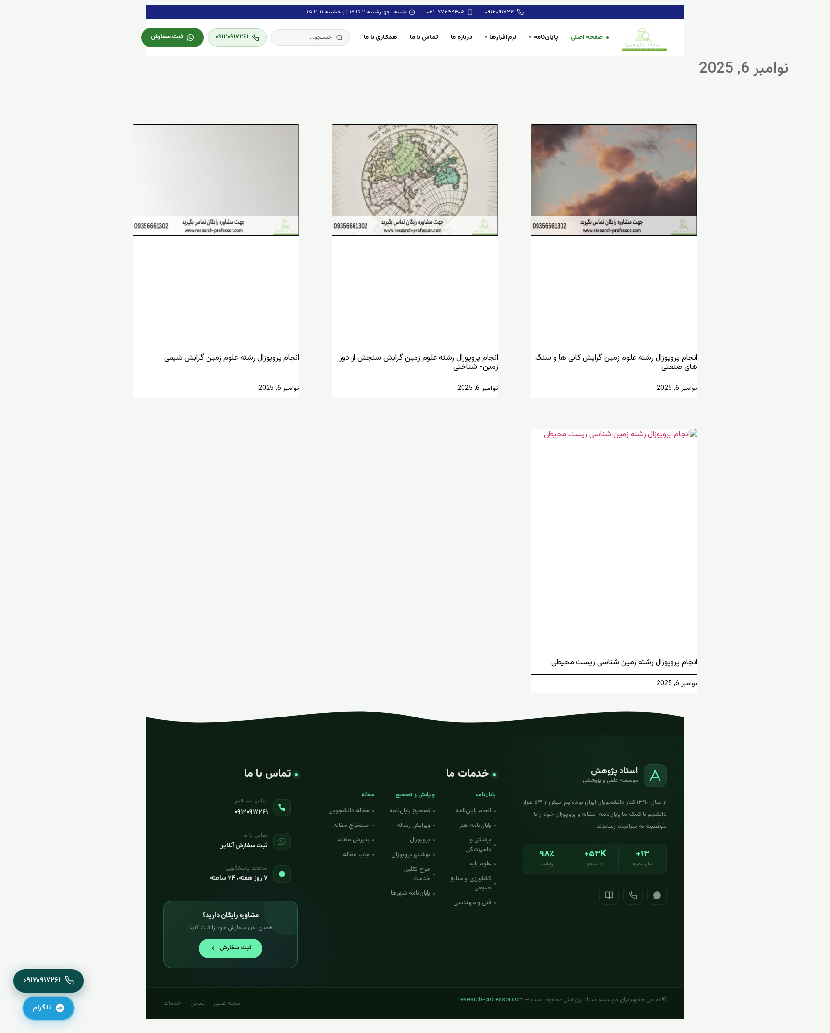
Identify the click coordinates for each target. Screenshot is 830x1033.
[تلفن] (633, 895)
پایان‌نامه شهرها (410, 893)
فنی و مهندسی (472, 903)
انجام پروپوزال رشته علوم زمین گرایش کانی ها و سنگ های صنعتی (616, 362)
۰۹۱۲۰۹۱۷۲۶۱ (500, 12)
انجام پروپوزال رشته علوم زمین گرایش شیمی (231, 358)
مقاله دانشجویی (349, 810)
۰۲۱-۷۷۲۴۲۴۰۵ (445, 12)
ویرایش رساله (413, 825)
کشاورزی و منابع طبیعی (470, 883)
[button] (310, 37)
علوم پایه (480, 864)
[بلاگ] (609, 895)
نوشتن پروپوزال (410, 855)
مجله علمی (227, 1003)
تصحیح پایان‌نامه (409, 810)
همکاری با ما (380, 37)
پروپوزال (420, 840)
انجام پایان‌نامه (473, 810)
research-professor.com (491, 1000)
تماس (197, 1003)
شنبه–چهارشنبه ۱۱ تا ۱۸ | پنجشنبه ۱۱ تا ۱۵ (356, 12)
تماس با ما (424, 37)
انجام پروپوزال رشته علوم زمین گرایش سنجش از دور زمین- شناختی (418, 362)
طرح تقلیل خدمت (416, 874)
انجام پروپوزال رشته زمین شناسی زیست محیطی (624, 662)
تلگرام (42, 1007)
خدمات (172, 1003)
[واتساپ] (657, 895)
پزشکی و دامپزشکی (478, 844)
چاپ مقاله (356, 855)
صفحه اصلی (587, 37)
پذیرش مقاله (353, 840)
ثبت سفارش (167, 37)
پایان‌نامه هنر (475, 825)
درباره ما (461, 37)
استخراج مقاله (351, 825)
